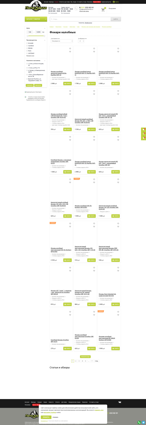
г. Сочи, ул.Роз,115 (34, 68)
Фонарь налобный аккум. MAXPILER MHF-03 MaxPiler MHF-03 (109, 73)
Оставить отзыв (81, 2)
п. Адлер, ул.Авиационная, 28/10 (36, 71)
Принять (46, 417)
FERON (30, 48)
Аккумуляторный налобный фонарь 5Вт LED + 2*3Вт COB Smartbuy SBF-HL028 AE (84, 120)
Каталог (46, 2)
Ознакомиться (44, 421)
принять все (99, 410)
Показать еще (85, 356)
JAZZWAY (31, 53)
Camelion (31, 45)
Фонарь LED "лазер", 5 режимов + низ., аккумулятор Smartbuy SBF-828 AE (61, 292)
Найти (115, 19)
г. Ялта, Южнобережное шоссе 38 (35, 75)
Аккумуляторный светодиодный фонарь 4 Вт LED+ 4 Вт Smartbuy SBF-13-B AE (85, 248)
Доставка (64, 402)
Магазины (27, 405)
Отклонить (55, 417)
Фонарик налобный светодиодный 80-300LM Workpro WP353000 (107, 338)
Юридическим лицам (74, 402)
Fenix (29, 51)
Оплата (57, 402)
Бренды (51, 2)
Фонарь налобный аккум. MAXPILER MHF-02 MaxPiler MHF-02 (85, 163)
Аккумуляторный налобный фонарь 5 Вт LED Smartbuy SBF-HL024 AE (109, 207)
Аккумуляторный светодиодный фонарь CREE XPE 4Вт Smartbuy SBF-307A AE (108, 248)
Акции (45, 402)
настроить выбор (50, 412)
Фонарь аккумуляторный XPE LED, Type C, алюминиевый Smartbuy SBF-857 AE (108, 115)
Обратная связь (84, 11)
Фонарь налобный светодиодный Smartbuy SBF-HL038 (84, 336)
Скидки (40, 402)
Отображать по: (82, 38)
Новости (51, 402)
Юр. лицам (73, 2)
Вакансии (84, 402)
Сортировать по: (55, 38)
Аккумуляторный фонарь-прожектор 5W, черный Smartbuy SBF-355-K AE (83, 292)
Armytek (30, 43)
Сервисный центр (106, 2)
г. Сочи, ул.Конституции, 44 (36, 64)
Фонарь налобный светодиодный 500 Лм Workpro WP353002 (61, 249)
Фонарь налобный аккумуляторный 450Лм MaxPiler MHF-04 (58, 73)
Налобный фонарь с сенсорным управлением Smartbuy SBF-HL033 (61, 161)
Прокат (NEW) (97, 2)
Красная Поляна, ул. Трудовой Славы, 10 (34, 79)
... (88, 361)
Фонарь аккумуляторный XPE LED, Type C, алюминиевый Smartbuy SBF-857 (108, 163)
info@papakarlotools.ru (86, 9)
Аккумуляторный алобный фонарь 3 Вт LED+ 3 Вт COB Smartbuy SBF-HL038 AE (59, 204)
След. (96, 361)
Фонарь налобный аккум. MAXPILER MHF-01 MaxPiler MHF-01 (85, 73)
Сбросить (38, 85)
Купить (68, 83)
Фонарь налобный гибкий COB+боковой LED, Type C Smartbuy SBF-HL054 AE (59, 115)
